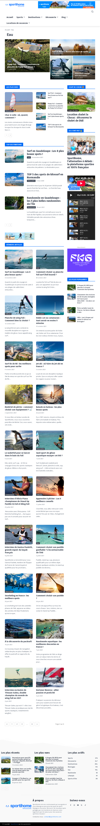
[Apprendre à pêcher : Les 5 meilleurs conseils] (50, 486)
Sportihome (14, 824)
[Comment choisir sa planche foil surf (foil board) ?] (50, 259)
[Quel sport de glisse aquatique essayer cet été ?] (50, 440)
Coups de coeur (73, 110)
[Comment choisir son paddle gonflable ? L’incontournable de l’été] (50, 534)
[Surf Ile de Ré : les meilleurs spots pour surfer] (19, 351)
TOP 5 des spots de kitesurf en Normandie (45, 176)
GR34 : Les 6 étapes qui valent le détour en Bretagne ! (85, 320)
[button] (92, 11)
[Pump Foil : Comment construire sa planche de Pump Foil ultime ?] (27, 55)
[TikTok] (85, 805)
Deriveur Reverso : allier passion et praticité (47, 691)
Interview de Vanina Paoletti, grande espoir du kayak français (18, 550)
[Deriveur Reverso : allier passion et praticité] (50, 677)
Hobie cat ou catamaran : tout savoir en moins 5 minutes (48, 320)
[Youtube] (78, 805)
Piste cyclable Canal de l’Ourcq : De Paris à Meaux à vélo (86, 310)
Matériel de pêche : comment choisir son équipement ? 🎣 (19, 408)
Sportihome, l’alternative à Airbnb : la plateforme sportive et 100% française (80, 163)
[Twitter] (81, 805)
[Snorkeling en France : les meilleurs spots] (19, 583)
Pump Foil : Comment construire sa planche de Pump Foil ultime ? (55, 106)
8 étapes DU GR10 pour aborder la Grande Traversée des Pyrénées (85, 287)
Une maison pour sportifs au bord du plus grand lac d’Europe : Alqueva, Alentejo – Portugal (22, 760)
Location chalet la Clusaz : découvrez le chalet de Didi (79, 117)
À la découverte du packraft (18, 641)
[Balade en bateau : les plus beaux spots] (50, 394)
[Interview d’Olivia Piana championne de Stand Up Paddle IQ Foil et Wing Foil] (19, 486)
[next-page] (10, 135)
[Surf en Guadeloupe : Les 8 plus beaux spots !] (41, 116)
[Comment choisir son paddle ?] (50, 583)
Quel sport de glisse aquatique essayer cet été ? (49, 454)
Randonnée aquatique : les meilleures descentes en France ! (49, 644)
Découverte (57, 48)
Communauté (10, 495)
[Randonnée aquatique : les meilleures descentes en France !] (50, 629)
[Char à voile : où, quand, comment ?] (19, 102)
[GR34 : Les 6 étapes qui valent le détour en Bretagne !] (71, 319)
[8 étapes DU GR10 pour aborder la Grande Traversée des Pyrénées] (71, 287)
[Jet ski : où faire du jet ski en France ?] (50, 351)
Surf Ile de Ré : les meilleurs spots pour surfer (18, 365)
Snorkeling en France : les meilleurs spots (17, 597)
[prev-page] (6, 135)
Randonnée (31, 207)
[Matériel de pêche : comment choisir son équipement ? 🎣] (19, 394)
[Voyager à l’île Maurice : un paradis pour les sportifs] (5, 780)
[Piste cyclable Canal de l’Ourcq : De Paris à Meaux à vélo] (71, 310)
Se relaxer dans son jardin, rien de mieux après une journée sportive (21, 770)
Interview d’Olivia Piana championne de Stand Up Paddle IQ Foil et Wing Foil (17, 501)
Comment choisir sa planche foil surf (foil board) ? (49, 273)
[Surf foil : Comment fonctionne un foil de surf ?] (41, 95)
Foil (9, 61)
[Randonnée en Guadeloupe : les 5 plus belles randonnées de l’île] (14, 203)
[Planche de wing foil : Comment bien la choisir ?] (19, 305)
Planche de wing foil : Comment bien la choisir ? (17, 319)
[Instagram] (74, 805)
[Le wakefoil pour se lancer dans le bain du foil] (19, 440)
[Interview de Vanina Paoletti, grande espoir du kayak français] (19, 534)
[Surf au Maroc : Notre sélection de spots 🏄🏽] (72, 47)
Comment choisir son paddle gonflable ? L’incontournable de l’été (50, 550)
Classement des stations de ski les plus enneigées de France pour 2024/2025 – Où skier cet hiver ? (86, 299)
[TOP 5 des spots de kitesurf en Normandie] (41, 127)
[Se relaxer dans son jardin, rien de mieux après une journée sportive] (5, 771)
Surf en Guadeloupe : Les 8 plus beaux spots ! (56, 116)
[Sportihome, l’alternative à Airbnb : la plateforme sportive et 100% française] (81, 145)
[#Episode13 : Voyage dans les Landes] (84, 67)
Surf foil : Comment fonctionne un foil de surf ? (55, 95)
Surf (29, 157)
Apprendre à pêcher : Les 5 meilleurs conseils (48, 500)
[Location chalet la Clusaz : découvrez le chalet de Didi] (81, 102)
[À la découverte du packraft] (19, 629)
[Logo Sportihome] (21, 5)
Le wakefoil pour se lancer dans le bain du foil (17, 454)
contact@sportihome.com (52, 817)
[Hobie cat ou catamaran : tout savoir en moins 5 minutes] (50, 305)
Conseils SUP (41, 592)
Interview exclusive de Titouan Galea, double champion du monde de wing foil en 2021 (16, 694)
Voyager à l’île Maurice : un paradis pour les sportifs (21, 779)
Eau (38, 543)
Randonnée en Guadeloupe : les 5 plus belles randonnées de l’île (44, 201)
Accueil (7, 30)
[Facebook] (71, 805)
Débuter (8, 314)
